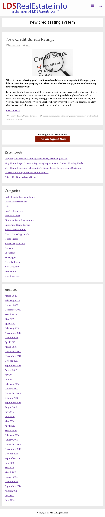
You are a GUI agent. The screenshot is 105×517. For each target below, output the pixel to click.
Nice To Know (16, 116)
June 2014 (9, 500)
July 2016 (9, 411)
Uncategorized (30, 116)
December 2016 (13, 393)
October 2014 (11, 481)
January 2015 (11, 476)
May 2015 (9, 467)
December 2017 (13, 351)
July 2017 (9, 374)
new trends (18, 119)
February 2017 (12, 384)
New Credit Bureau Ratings (30, 39)
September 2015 (13, 458)
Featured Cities (12, 215)
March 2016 (11, 430)
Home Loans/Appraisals (17, 234)
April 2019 (10, 323)
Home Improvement (15, 229)
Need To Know (12, 262)
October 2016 (11, 398)
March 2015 (10, 472)
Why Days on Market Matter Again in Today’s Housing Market (36, 158)
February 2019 (12, 328)
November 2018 (13, 333)
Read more (13, 110)
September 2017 (13, 365)
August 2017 (11, 370)
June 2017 (9, 379)
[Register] (52, 139)
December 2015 (13, 444)
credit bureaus (49, 116)
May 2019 (9, 319)
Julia (28, 45)
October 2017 (11, 360)
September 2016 (13, 402)
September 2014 (13, 486)
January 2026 (11, 305)
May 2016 (9, 421)
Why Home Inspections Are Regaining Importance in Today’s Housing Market (44, 163)
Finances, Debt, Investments (19, 220)
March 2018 (11, 346)
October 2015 (11, 453)
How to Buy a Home (15, 243)
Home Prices (11, 238)
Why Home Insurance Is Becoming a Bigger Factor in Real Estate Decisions (43, 168)
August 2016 (11, 407)
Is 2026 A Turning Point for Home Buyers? (26, 172)
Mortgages (10, 257)
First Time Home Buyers (17, 224)
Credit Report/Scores (16, 201)
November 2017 (13, 356)
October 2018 (11, 337)
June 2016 (9, 416)
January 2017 (11, 388)
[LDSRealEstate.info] (34, 8)
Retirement (10, 271)
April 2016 (10, 425)
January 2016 (11, 439)
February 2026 (12, 300)
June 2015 (9, 463)
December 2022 (13, 309)
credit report (75, 116)
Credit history (63, 116)
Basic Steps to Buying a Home (20, 197)
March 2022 (11, 314)
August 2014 (11, 490)
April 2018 (10, 342)
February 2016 (12, 435)
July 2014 (9, 495)
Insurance (10, 248)
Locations (10, 252)
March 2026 (11, 295)
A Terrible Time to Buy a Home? (21, 177)
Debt (7, 206)
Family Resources (14, 211)
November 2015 (13, 449)
